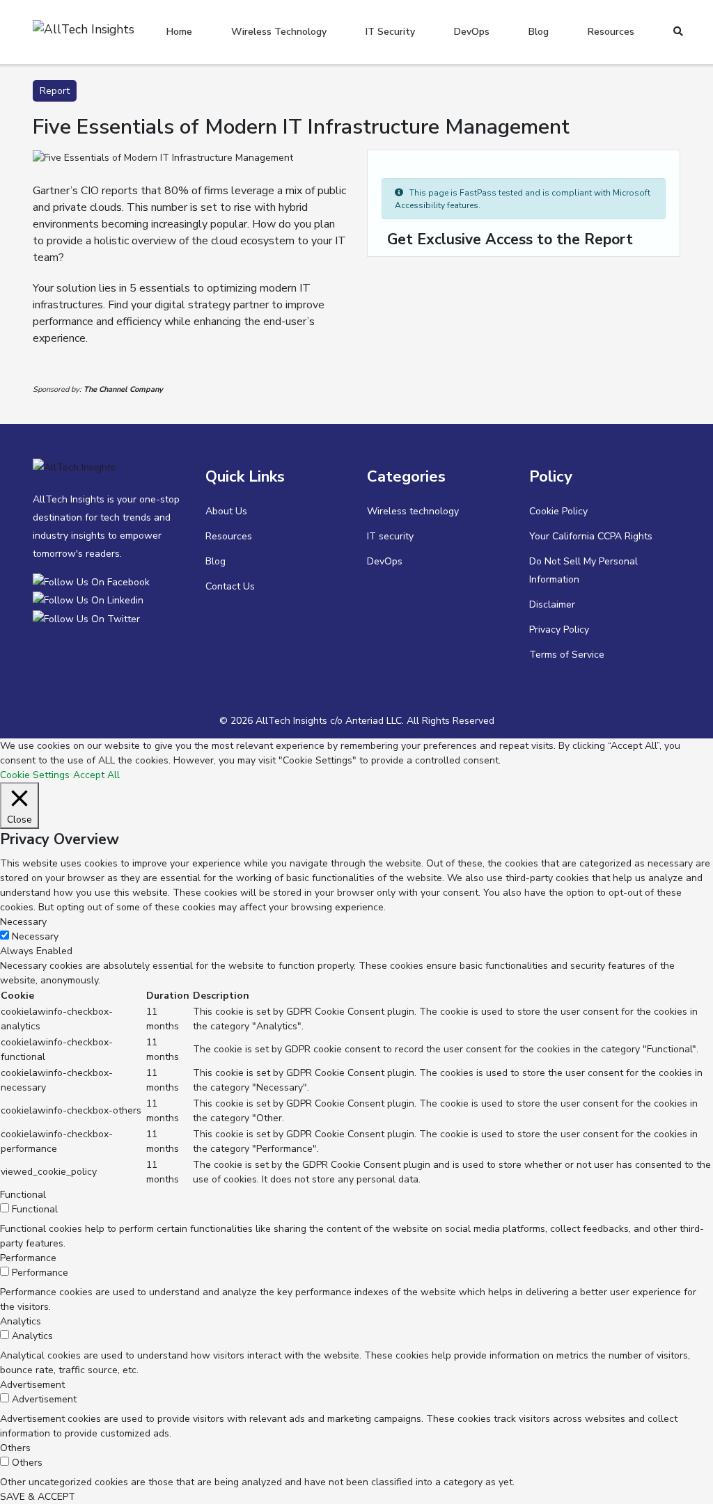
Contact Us (230, 586)
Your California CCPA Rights (590, 536)
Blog (538, 31)
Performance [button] (28, 1258)
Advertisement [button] (32, 1384)
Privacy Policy (559, 629)
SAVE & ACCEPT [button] (37, 1496)
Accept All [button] (96, 775)
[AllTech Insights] (94, 581)
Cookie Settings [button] (35, 775)
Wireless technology (279, 31)
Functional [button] (23, 1194)
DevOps (471, 31)
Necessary (35, 936)
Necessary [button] (23, 921)
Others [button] (15, 1448)
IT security (390, 31)
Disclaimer (552, 604)
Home (179, 31)
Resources (611, 31)
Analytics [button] (20, 1321)
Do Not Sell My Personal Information (583, 570)
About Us (226, 511)
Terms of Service (566, 654)
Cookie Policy (558, 511)
